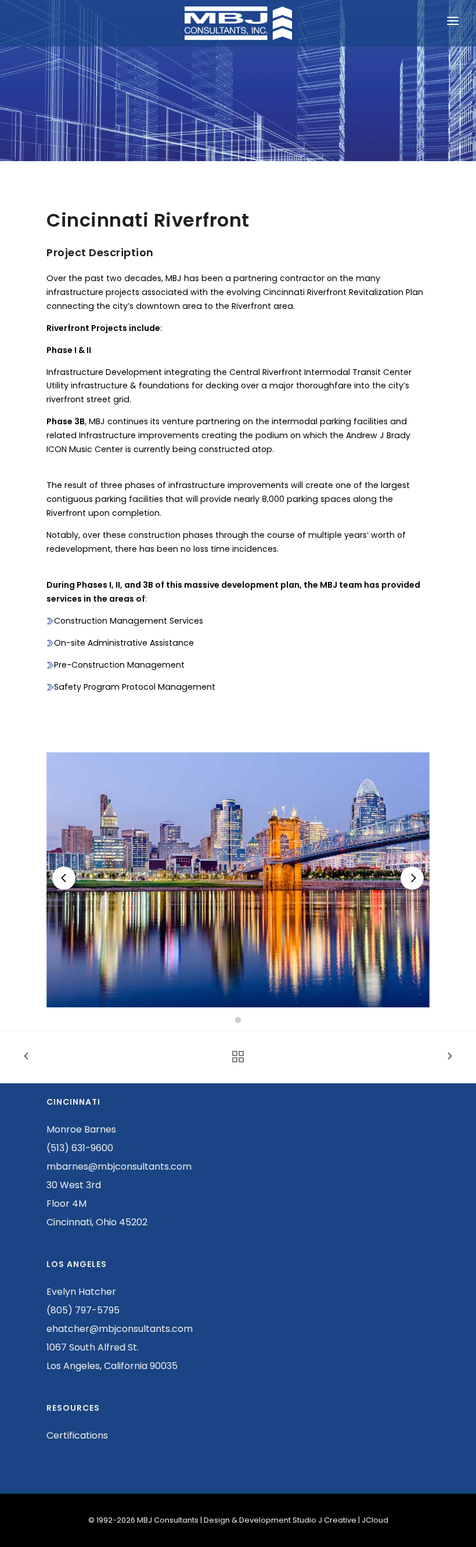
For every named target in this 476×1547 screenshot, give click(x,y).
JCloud (375, 1520)
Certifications (77, 1435)
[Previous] (63, 878)
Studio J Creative (324, 1520)
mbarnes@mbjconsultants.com (119, 1166)
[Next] (412, 878)
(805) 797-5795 (83, 1310)
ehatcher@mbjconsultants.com (119, 1328)
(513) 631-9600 (79, 1148)
